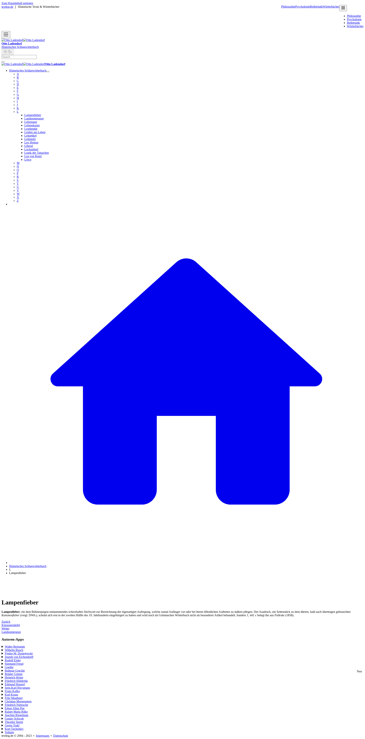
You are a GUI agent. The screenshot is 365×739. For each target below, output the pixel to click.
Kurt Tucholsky (14, 728)
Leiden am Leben (34, 132)
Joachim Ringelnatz (16, 715)
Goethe (9, 667)
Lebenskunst (32, 125)
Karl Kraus (11, 694)
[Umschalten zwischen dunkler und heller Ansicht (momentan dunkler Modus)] (8, 52)
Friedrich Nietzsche (16, 704)
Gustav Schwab (14, 718)
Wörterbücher (331, 6)
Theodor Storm (14, 722)
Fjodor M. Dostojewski (19, 653)
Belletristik (316, 6)
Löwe (27, 159)
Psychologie (302, 6)
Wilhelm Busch (14, 650)
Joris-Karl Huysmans (17, 687)
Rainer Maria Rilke (16, 711)
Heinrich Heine (14, 677)
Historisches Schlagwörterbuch (20, 47)
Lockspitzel (31, 149)
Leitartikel (30, 135)
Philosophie (288, 6)
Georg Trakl (12, 725)
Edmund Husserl (15, 684)
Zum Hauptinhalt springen (17, 3)
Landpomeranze (34, 118)
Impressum (43, 735)
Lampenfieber (32, 115)
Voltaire (9, 732)
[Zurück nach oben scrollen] (3, 61)
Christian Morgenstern (18, 701)
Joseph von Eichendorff (19, 656)
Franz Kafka (12, 691)
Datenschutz (60, 735)
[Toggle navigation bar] (6, 34)
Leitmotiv (30, 139)
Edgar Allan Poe (15, 708)
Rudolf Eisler (13, 660)
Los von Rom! (33, 156)
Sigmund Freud (14, 663)
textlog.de (7, 6)
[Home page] (186, 562)
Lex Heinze (31, 142)
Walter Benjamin (15, 646)
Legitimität (30, 128)
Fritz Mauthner (14, 698)
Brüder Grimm (13, 674)
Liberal (28, 145)
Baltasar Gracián (15, 670)
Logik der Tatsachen (36, 152)
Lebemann (30, 122)
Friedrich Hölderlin (16, 680)
